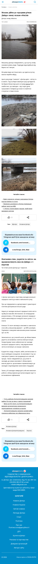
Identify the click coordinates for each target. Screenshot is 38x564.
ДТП (19, 531)
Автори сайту (19, 548)
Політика (19, 521)
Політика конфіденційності (19, 527)
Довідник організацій (19, 544)
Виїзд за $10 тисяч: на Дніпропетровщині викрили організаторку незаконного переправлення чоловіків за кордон (17, 406)
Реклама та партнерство (19, 540)
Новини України (19, 505)
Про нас (19, 525)
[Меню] (3, 2)
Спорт (19, 517)
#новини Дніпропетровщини (15, 430)
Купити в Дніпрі (19, 535)
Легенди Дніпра (19, 513)
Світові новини (19, 509)
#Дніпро (14, 224)
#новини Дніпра (25, 224)
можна (28, 84)
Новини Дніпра (19, 501)
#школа (29, 430)
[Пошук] (35, 2)
